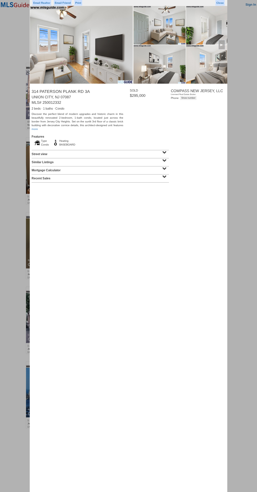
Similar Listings (100, 161)
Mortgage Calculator (100, 169)
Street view (100, 153)
